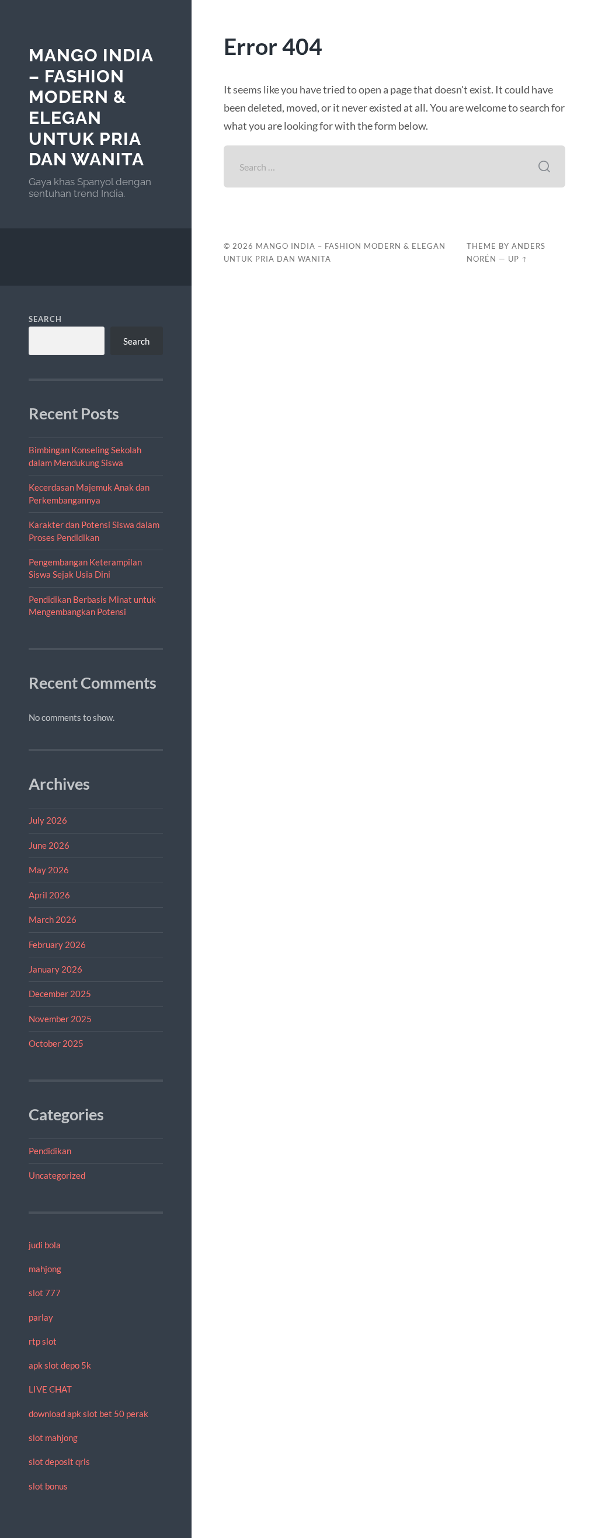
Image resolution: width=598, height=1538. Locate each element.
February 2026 (57, 944)
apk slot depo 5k (60, 1365)
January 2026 (55, 969)
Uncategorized (57, 1175)
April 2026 (49, 895)
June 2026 (49, 845)
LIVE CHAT (50, 1389)
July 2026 (48, 820)
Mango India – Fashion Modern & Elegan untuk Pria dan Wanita (91, 107)
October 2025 (56, 1043)
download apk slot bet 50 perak (88, 1413)
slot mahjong (53, 1437)
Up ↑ (518, 258)
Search (45, 319)
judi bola (45, 1245)
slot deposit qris (59, 1461)
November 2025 (60, 1018)
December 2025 (60, 993)
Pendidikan (50, 1150)
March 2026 (53, 919)
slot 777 (45, 1292)
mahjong (45, 1268)
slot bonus (48, 1486)
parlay (41, 1317)
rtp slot (43, 1341)
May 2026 (49, 870)
